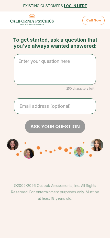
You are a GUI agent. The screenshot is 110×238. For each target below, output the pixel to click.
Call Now (93, 20)
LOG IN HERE (75, 6)
